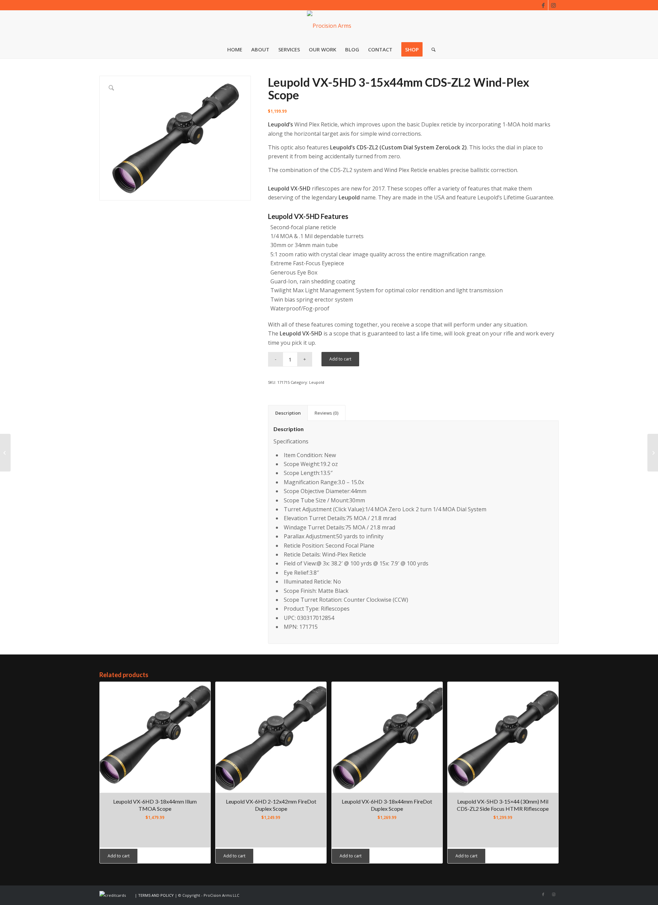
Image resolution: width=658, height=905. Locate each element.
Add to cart (340, 359)
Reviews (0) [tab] (327, 413)
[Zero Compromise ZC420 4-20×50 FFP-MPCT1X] (652, 453)
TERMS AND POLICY (156, 895)
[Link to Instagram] (553, 5)
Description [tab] (288, 413)
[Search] (431, 49)
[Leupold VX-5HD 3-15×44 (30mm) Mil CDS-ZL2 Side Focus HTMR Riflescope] (5, 453)
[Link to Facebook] (543, 5)
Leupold (316, 382)
